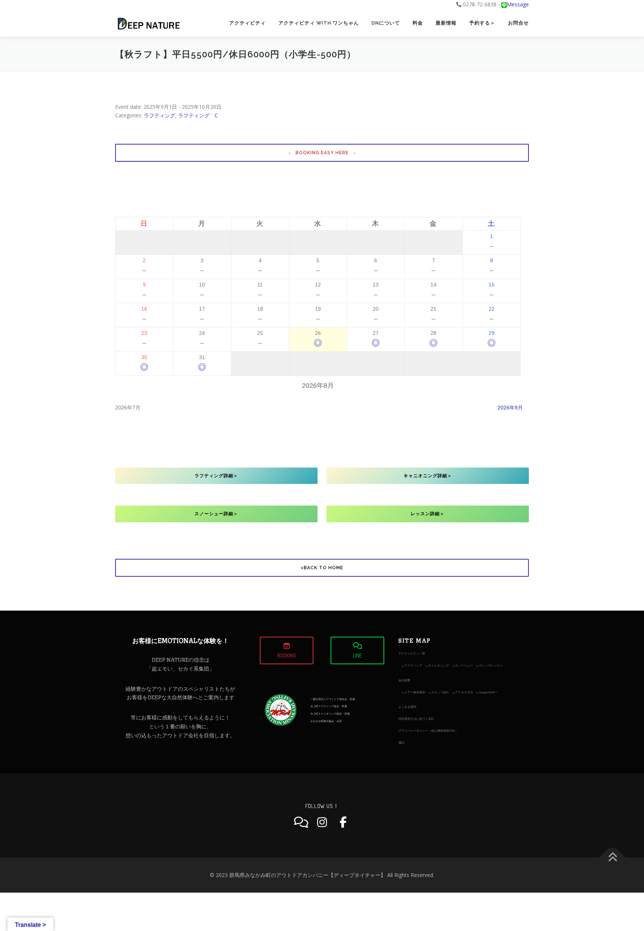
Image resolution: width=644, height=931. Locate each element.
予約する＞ (482, 23)
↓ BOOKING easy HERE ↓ (322, 152)
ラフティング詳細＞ (216, 475)
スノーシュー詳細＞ (216, 513)
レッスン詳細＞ (428, 513)
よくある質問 (407, 706)
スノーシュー (464, 665)
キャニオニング (438, 665)
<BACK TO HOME (322, 567)
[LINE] (301, 822)
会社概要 (404, 680)
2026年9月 (510, 408)
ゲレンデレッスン (491, 665)
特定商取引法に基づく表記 (416, 718)
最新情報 (446, 23)
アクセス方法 (464, 692)
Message (518, 4)
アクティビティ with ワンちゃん (318, 23)
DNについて (386, 23)
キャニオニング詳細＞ (428, 475)
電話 (401, 742)
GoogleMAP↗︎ (488, 692)
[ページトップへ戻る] (612, 858)
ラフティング (159, 115)
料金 (418, 23)
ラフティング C (198, 115)
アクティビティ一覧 (411, 653)
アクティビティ (247, 23)
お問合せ (518, 23)
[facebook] (342, 822)
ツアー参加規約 (414, 692)
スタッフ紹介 (440, 692)
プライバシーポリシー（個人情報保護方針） (428, 730)
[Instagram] (322, 822)
